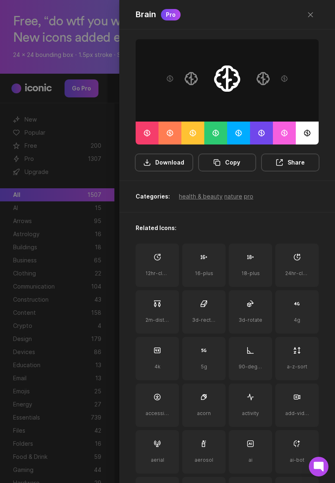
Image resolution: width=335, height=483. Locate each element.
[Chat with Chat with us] (318, 466)
